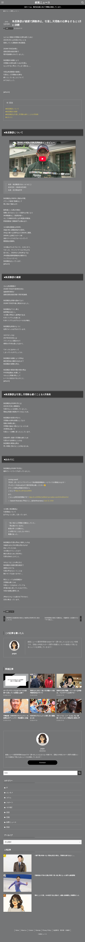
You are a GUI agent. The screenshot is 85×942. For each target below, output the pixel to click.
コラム (8, 797)
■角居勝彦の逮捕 (11, 111)
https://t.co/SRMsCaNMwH (38, 497)
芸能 (8, 817)
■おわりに (9, 117)
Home (17, 930)
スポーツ (9, 802)
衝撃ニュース (9, 28)
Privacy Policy (46, 930)
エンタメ (9, 792)
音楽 (8, 827)
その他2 (9, 807)
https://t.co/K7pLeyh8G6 (23, 491)
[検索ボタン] (82, 2)
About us (24, 930)
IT (7, 788)
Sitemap (37, 930)
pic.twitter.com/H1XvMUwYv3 (58, 497)
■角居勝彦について (12, 109)
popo (14, 654)
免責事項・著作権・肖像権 (61, 930)
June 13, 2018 (48, 501)
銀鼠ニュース (42, 2)
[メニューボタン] (2, 2)
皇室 (8, 812)
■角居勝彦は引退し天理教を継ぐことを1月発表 (21, 114)
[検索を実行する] (79, 773)
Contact (42, 762)
